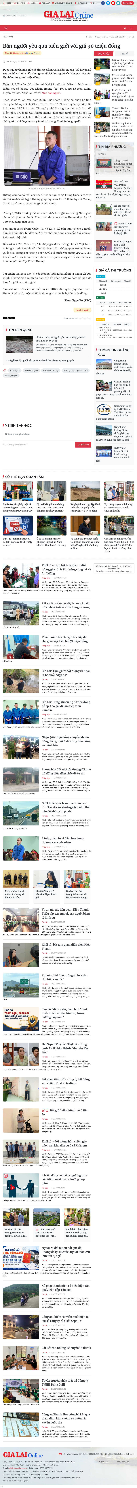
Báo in (33, 3)
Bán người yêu (11, 375)
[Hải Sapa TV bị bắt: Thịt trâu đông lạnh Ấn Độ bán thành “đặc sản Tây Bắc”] (21, 1054)
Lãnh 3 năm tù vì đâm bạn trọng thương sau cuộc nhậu (63, 840)
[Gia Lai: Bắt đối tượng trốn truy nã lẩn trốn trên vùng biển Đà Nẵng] (77, 879)
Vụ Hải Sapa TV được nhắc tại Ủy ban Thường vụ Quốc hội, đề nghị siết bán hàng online (85, 543)
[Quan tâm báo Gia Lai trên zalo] (108, 3)
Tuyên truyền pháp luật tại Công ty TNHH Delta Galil (65, 1382)
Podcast (46, 3)
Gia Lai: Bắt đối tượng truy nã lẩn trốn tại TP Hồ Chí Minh (15, 1232)
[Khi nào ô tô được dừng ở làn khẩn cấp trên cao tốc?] (21, 985)
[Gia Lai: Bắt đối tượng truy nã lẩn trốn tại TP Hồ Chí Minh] (16, 1217)
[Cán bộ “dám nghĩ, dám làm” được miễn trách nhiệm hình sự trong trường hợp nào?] (21, 1019)
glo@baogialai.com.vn (18, 1468)
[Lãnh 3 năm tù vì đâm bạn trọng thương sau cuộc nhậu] (21, 848)
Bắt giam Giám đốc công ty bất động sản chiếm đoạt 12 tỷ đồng (66, 1081)
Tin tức (89, 37)
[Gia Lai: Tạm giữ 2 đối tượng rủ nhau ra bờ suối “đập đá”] (21, 681)
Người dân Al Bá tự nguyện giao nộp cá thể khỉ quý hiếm (123, 228)
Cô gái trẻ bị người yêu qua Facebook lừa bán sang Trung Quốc (41, 360)
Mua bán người (51, 93)
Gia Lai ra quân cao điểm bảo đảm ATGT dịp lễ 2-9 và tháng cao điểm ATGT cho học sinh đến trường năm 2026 (114, 129)
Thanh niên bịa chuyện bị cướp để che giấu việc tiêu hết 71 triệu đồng (121, 113)
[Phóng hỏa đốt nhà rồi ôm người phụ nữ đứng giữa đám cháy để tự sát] (21, 779)
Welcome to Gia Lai (63, 3)
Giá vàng (100, 319)
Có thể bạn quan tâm (24, 477)
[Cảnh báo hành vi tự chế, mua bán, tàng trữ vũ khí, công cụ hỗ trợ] (77, 1217)
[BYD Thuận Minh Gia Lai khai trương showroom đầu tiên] (104, 451)
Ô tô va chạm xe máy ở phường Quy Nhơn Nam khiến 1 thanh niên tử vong (123, 65)
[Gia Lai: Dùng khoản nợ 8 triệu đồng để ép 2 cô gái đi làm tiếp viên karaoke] (21, 712)
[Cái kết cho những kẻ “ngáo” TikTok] (21, 1358)
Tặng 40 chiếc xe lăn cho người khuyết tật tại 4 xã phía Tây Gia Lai (114, 167)
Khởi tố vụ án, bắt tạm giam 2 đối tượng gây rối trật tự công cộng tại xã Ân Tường (114, 96)
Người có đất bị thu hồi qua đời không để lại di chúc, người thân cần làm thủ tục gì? (66, 1252)
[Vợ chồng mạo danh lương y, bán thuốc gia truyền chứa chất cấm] (119, 491)
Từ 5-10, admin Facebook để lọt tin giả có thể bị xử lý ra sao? (17, 541)
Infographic (98, 3)
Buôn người (14, 370)
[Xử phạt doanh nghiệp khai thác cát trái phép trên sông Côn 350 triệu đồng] (85, 491)
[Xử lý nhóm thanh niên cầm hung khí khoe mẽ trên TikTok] (16, 879)
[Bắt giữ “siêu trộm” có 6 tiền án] (21, 1120)
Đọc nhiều (104, 53)
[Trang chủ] (6, 28)
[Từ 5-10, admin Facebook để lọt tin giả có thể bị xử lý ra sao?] (18, 525)
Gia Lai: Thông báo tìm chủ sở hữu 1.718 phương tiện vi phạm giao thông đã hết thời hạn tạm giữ (113, 389)
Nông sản (100, 276)
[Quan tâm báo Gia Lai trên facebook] (103, 3)
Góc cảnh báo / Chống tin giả (122, 37)
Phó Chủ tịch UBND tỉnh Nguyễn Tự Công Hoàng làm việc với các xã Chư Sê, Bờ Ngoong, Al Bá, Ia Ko (114, 189)
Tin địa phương (112, 147)
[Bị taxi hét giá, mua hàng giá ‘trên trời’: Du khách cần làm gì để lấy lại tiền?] (52, 491)
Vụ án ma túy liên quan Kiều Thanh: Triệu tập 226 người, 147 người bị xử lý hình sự (66, 913)
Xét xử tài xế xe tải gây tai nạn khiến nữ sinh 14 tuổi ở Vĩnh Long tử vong (123, 80)
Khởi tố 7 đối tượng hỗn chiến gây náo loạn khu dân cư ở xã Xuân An (64, 1143)
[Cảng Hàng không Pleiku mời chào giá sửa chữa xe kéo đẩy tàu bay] (104, 364)
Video (8, 3)
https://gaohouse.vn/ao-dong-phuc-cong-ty (113, 571)
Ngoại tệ (100, 298)
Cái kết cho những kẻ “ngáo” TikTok (66, 1348)
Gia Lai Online (23, 1454)
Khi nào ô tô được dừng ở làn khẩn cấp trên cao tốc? (64, 977)
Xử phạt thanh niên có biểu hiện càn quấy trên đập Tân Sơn (66, 1287)
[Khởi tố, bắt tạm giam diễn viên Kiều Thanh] (21, 955)
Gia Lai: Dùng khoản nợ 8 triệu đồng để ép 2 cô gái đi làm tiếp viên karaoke (66, 706)
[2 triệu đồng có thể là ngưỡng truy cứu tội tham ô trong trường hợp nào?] (21, 1185)
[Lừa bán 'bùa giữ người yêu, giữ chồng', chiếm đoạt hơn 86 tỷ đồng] (19, 344)
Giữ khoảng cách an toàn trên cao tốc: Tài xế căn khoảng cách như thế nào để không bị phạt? (65, 807)
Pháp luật (8, 37)
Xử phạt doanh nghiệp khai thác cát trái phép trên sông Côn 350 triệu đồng (85, 507)
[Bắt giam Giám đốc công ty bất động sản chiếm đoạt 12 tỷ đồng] (21, 1089)
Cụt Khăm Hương (50, 370)
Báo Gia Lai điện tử (68, 16)
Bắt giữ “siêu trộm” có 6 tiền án (65, 1112)
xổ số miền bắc (102, 566)
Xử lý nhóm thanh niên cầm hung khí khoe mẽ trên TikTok (15, 894)
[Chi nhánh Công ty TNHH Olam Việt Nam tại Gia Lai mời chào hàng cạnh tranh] (104, 409)
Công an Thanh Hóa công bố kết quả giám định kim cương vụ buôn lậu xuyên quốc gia (66, 1418)
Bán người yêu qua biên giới (75, 370)
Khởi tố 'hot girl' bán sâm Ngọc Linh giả (46, 894)
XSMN (128, 566)
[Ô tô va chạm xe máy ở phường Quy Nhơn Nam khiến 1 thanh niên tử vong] (102, 64)
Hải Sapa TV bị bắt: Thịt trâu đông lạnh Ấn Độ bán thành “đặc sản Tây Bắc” (65, 1048)
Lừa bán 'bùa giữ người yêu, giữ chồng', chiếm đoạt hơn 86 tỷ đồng (60, 339)
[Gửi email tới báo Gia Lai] (118, 3)
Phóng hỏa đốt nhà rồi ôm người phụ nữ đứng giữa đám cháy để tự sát (66, 771)
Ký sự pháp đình (101, 37)
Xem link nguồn (82, 310)
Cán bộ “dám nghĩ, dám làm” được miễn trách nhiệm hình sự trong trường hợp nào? (65, 1013)
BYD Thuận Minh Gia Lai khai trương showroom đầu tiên (113, 454)
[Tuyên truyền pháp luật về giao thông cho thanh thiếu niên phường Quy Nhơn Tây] (18, 491)
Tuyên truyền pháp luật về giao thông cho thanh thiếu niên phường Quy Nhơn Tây (18, 507)
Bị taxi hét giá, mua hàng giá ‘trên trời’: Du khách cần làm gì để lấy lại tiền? (50, 507)
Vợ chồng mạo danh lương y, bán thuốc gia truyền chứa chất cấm (118, 507)
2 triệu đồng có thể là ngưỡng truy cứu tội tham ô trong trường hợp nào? (64, 1179)
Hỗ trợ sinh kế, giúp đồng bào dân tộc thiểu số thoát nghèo (122, 210)
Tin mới (124, 53)
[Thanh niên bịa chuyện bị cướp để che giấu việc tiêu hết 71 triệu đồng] (102, 112)
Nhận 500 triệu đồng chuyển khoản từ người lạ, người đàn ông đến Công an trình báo (66, 741)
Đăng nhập (127, 3)
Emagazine (82, 3)
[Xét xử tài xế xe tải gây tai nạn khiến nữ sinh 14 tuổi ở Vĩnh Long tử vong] (102, 78)
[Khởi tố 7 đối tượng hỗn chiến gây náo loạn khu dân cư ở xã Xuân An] (21, 1152)
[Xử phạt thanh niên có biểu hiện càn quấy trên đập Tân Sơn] (21, 1296)
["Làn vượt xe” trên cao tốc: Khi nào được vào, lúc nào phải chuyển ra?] (46, 1217)
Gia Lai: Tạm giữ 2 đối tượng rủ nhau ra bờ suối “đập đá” (66, 673)
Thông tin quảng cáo (114, 352)
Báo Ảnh (21, 3)
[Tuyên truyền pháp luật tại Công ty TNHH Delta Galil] (21, 1391)
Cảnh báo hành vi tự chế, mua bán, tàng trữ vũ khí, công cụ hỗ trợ (77, 1232)
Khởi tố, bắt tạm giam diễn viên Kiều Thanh (66, 946)
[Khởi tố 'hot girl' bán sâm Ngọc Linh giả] (46, 879)
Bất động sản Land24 (117, 566)
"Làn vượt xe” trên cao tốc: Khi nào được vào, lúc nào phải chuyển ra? (46, 1233)
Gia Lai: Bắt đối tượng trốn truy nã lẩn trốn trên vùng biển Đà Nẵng (76, 894)
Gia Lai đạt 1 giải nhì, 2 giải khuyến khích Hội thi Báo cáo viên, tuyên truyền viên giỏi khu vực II (113, 249)
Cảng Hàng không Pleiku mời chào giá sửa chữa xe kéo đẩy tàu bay (114, 367)
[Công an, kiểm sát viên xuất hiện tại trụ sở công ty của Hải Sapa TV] (21, 1327)
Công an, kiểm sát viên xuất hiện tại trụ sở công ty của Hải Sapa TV (66, 1319)
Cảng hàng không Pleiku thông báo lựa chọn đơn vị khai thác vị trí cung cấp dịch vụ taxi (114, 433)
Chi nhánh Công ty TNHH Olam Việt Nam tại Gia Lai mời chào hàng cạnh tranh (114, 412)
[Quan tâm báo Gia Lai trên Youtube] (113, 3)
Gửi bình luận (83, 445)
